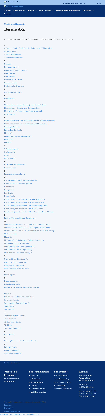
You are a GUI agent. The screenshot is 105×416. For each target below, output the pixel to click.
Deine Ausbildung (45, 10)
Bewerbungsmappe (37, 382)
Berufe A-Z (34, 375)
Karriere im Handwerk (38, 389)
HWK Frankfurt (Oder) (70, 3)
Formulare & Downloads (63, 389)
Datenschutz (8, 408)
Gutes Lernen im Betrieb (63, 382)
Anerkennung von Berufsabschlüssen (68, 10)
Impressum (8, 405)
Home (6, 363)
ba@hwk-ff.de (90, 396)
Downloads (8, 14)
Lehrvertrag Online (61, 375)
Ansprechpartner (19, 10)
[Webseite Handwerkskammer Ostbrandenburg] (15, 381)
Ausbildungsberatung (62, 379)
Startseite (7, 10)
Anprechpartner (60, 385)
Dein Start (31, 10)
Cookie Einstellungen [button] (12, 411)
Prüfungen (34, 385)
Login (99, 3)
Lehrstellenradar (36, 379)
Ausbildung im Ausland (38, 392)
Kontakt (83, 3)
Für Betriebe (87, 10)
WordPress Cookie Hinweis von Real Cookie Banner (19, 414)
